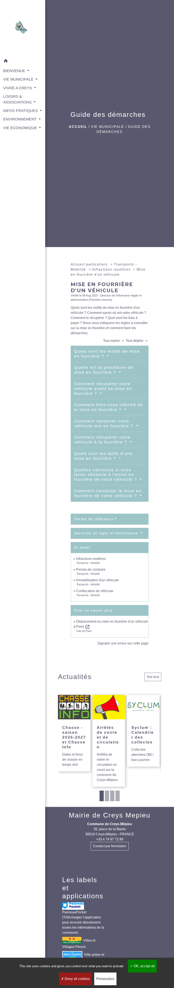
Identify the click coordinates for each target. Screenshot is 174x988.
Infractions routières (112, 269)
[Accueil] (22, 28)
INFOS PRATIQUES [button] (21, 111)
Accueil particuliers (90, 264)
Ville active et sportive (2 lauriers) (83, 958)
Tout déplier (137, 340)
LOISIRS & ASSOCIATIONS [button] (18, 99)
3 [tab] (112, 796)
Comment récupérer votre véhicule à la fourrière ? (102, 439)
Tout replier (114, 340)
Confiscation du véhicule (94, 591)
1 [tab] (102, 796)
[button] (22, 61)
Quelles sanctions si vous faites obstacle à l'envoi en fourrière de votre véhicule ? (106, 475)
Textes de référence (94, 519)
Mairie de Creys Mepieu (109, 815)
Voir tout (153, 677)
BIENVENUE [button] (14, 71)
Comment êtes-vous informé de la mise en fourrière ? (108, 407)
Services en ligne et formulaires (106, 533)
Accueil (78, 127)
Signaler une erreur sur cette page (123, 643)
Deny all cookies (77, 979)
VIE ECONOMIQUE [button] (20, 128)
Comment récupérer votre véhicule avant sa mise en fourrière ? (103, 389)
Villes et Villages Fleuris (78, 944)
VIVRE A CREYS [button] (18, 88)
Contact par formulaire (109, 846)
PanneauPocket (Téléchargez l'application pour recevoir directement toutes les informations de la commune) (83, 922)
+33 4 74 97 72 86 (109, 839)
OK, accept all (144, 966)
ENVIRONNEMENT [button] (20, 119)
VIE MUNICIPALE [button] (19, 79)
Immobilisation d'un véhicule (97, 580)
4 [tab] (117, 796)
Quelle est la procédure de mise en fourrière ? (103, 370)
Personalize (105, 979)
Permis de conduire (90, 569)
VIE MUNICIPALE (107, 127)
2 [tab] (107, 796)
